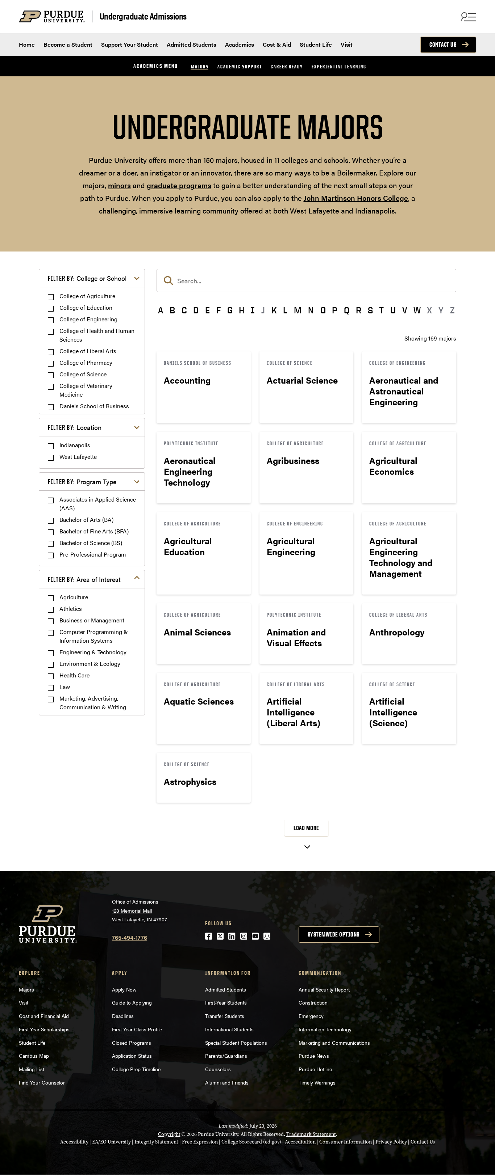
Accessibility (74, 1141)
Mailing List (31, 1069)
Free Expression (200, 1141)
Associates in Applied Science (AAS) (97, 503)
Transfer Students (224, 1015)
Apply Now (124, 989)
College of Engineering (88, 319)
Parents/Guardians (226, 1055)
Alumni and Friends (227, 1082)
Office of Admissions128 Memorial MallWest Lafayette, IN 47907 (139, 910)
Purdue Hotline (315, 1069)
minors (119, 185)
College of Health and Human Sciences (96, 334)
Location (74, 427)
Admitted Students (191, 44)
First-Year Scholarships (44, 1029)
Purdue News (314, 1055)
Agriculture (73, 597)
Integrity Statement (156, 1141)
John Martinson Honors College (356, 198)
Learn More (204, 387)
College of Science (83, 374)
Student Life (316, 44)
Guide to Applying (132, 1002)
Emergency (311, 1015)
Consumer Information (345, 1141)
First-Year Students (226, 1002)
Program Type (82, 481)
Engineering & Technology (92, 652)
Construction (313, 1002)
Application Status (132, 1055)
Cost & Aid (277, 44)
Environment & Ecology (89, 663)
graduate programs (179, 185)
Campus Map (34, 1055)
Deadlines (123, 1015)
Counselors (218, 1069)
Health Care (74, 675)
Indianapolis (74, 445)
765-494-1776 (129, 937)
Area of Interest (84, 579)
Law (64, 686)
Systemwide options (333, 934)
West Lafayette (78, 456)
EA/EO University (111, 1141)
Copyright (169, 1134)
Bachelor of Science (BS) (90, 542)
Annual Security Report (324, 989)
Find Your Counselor (42, 1082)
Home (27, 44)
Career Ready (287, 66)
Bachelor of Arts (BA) (86, 519)
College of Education (85, 307)
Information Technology (325, 1029)
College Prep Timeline (136, 1069)
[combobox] (306, 280)
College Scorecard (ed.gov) (251, 1141)
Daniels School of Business (94, 406)
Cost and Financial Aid (44, 1015)
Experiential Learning (339, 66)
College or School (87, 278)
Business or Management (91, 620)
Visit (347, 44)
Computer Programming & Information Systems (93, 635)
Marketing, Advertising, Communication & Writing (92, 702)
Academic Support (239, 66)
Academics (239, 44)
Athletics (70, 608)
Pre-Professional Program (92, 554)
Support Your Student (129, 44)
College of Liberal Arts (87, 351)
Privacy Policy (391, 1141)
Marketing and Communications (334, 1042)
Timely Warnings (317, 1082)
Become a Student (67, 44)
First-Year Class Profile (137, 1029)
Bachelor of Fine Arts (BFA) (94, 531)
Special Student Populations (236, 1042)
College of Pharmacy (85, 362)
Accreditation (300, 1141)
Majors (200, 66)
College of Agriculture (87, 296)
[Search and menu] (467, 16)
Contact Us (442, 44)
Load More (306, 828)
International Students (229, 1029)
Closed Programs (131, 1042)
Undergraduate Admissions (143, 16)
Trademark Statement (311, 1134)
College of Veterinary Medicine (85, 389)
